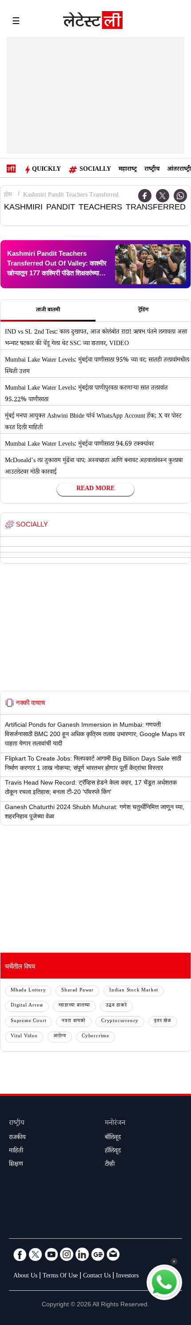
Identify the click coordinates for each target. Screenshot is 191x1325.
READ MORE (95, 489)
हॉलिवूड (113, 1151)
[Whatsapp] (180, 195)
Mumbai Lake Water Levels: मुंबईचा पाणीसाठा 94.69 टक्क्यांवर (79, 445)
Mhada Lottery (28, 991)
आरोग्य (59, 1036)
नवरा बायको (74, 1021)
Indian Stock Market (133, 991)
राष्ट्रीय (151, 170)
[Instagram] (66, 1254)
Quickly (46, 170)
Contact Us (97, 1276)
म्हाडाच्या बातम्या (74, 1006)
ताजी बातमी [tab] (48, 310)
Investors (127, 1276)
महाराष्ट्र (128, 170)
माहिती (16, 1151)
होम (8, 196)
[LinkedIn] (82, 1254)
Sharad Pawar (77, 991)
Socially (95, 170)
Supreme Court (28, 1021)
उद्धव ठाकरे (116, 1006)
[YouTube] (51, 1254)
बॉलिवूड (113, 1138)
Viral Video (24, 1036)
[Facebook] (144, 195)
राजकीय (17, 1138)
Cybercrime (95, 1036)
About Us (25, 1276)
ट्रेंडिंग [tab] (143, 310)
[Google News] (97, 1254)
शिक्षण (16, 1165)
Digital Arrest (27, 1006)
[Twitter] (162, 195)
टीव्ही (110, 1165)
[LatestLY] (93, 22)
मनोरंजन (115, 1123)
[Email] (113, 1254)
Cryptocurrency (120, 1021)
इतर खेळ (162, 1021)
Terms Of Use (60, 1276)
